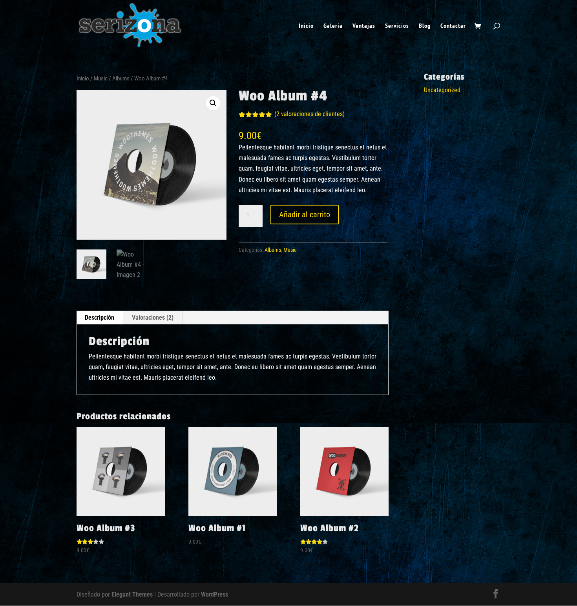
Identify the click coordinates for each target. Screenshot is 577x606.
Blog (425, 26)
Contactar (453, 26)
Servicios (397, 26)
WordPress (214, 594)
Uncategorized (442, 90)
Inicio (306, 26)
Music (101, 78)
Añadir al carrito (304, 214)
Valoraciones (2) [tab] (152, 317)
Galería (333, 26)
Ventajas (363, 26)
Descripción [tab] (99, 317)
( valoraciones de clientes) (309, 114)
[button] (213, 103)
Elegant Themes (132, 594)
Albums (121, 78)
